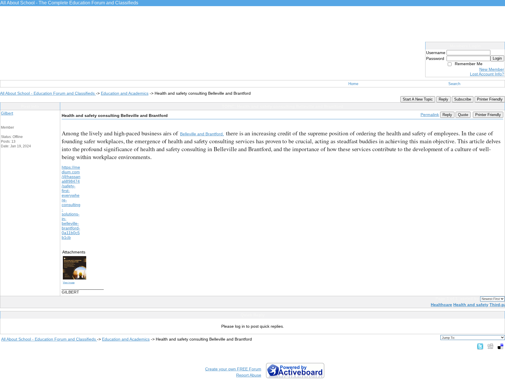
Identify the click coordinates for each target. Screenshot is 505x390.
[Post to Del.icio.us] (500, 346)
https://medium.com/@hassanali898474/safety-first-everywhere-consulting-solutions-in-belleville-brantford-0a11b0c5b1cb (71, 202)
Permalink (430, 114)
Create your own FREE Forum (233, 369)
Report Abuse (248, 375)
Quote (463, 115)
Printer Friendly (490, 99)
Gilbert (7, 113)
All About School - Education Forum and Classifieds (48, 93)
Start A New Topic (418, 99)
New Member (491, 69)
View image (69, 282)
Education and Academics (124, 93)
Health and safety (470, 304)
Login (497, 58)
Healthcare (441, 304)
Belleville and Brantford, (202, 134)
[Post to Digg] (490, 346)
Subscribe (462, 99)
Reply (443, 99)
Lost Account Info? (487, 74)
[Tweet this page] (480, 346)
